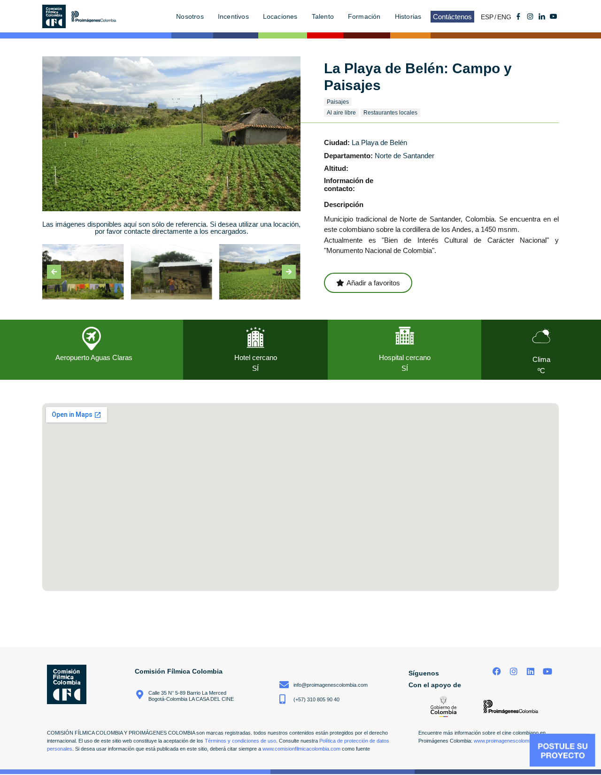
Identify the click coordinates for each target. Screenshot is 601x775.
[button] (54, 272)
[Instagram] (514, 671)
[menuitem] (489, 16)
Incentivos (233, 16)
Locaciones (280, 16)
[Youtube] (553, 16)
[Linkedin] (530, 671)
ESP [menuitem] (487, 17)
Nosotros (190, 16)
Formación (364, 16)
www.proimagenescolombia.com (510, 741)
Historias (408, 16)
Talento (323, 16)
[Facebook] (497, 671)
